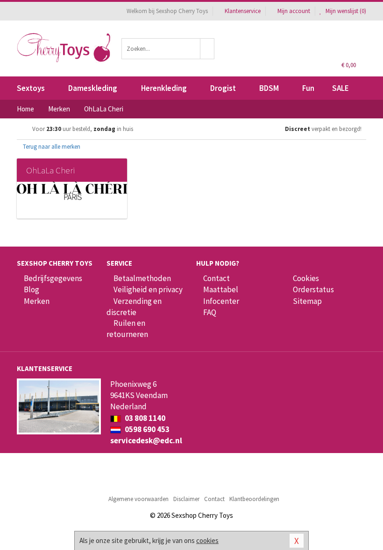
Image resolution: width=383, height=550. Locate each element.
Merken (37, 301)
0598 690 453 (146, 429)
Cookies (306, 278)
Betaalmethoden (142, 278)
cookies (207, 540)
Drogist (223, 88)
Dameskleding (92, 88)
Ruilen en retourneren (127, 328)
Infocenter (221, 301)
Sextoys (31, 88)
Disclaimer (186, 499)
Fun (308, 88)
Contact (216, 278)
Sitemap (307, 301)
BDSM (269, 88)
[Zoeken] (207, 48)
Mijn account (293, 11)
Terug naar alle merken (50, 147)
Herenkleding (164, 88)
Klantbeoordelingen (254, 499)
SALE (340, 88)
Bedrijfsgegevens (53, 278)
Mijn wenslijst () (345, 11)
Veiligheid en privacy (148, 289)
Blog (31, 289)
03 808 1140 (144, 418)
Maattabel (220, 289)
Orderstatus (313, 289)
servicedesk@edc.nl (146, 440)
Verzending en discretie (134, 306)
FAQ (209, 312)
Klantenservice (243, 11)
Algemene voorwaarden (138, 499)
